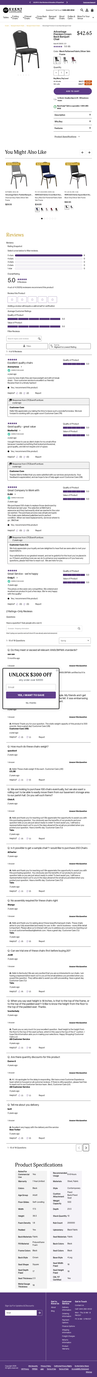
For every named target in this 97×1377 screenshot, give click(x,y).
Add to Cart (72, 91)
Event (7, 26)
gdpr (42, 1369)
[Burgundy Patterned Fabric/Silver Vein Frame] (73, 60)
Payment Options (65, 1321)
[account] (87, 10)
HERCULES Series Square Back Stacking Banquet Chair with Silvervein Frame (78, 195)
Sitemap (89, 1372)
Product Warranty (65, 1347)
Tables (6, 18)
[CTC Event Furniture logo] (12, 10)
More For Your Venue (83, 18)
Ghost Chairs (62, 18)
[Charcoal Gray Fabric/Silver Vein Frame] (65, 60)
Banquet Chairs (52, 18)
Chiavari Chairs (27, 18)
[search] (82, 10)
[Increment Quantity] (66, 72)
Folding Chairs (15, 18)
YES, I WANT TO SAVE (31, 695)
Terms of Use (51, 1369)
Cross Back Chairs (42, 18)
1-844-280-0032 (68, 10)
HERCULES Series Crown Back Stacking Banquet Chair (48, 195)
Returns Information (66, 1341)
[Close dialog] (57, 670)
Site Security (33, 1366)
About (53, 1307)
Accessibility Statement (80, 1369)
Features (59, 128)
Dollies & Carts (71, 18)
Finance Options (68, 1326)
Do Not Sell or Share (82, 1366)
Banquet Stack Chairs (17, 26)
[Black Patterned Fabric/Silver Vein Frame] (57, 60)
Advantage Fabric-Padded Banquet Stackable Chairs (19, 195)
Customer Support (89, 2)
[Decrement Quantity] (56, 72)
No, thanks (31, 702)
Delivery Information (66, 1308)
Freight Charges (68, 1336)
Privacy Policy (46, 1366)
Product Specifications (65, 136)
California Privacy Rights (63, 1366)
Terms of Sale (64, 1369)
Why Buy (58, 121)
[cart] (92, 11)
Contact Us (79, 1305)
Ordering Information (66, 1314)
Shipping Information (66, 1331)
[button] (26, 51)
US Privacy (25, 1369)
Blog (53, 1311)
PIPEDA (35, 1369)
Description (60, 115)
